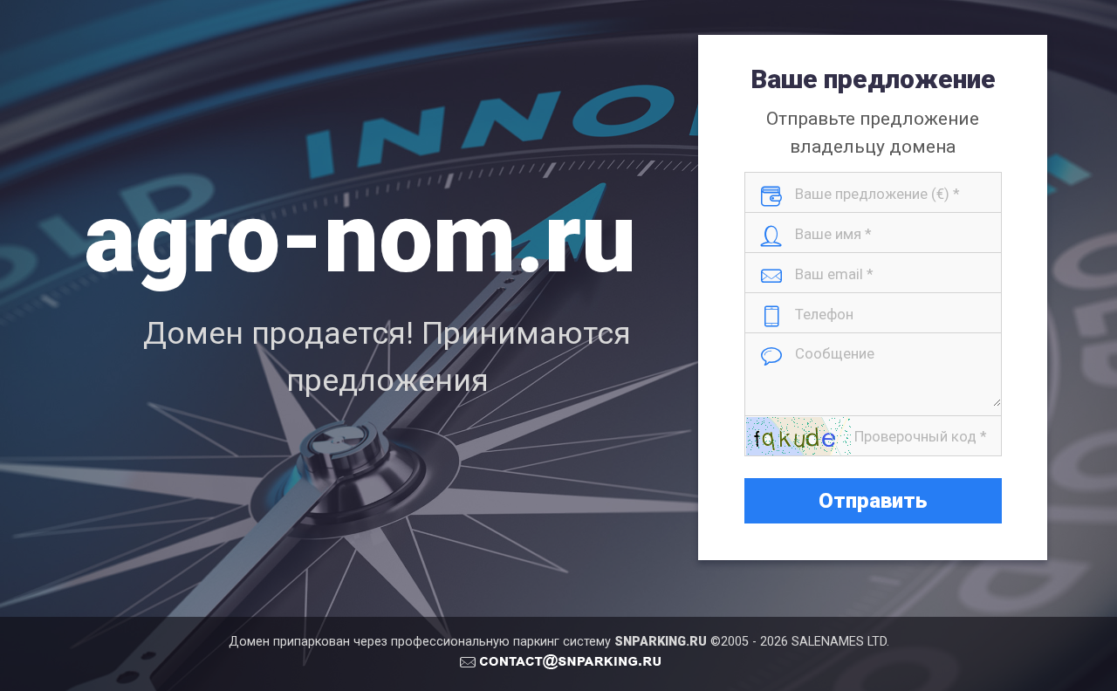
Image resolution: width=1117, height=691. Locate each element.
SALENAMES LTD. (840, 641)
